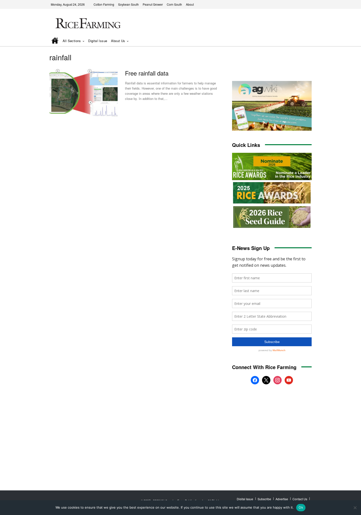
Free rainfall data (146, 73)
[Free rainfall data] (83, 93)
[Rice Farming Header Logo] (87, 24)
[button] (301, 41)
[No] (354, 507)
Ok (301, 507)
